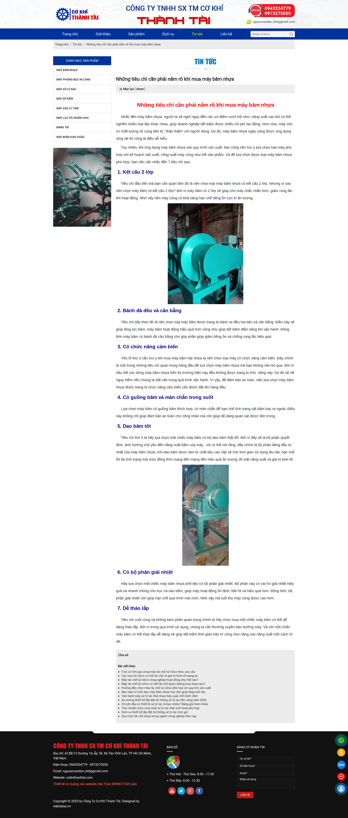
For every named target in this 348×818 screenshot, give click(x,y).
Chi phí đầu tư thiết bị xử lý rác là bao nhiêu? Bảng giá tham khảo (164, 704)
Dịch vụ (168, 34)
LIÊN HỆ (245, 794)
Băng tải (62, 127)
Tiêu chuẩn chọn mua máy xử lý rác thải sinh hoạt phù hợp (160, 708)
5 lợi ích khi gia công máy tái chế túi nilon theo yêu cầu (158, 672)
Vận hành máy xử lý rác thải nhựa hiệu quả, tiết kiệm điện (159, 696)
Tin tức (197, 34)
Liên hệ (226, 34)
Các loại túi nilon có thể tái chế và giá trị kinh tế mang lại (159, 676)
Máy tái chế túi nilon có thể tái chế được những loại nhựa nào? (163, 684)
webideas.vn (62, 806)
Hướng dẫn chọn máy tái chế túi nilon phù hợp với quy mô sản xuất (166, 688)
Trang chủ (70, 34)
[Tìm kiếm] (291, 34)
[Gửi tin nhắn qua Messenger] (341, 777)
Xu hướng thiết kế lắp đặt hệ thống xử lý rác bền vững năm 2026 (163, 700)
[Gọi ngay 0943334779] (341, 740)
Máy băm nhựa (66, 70)
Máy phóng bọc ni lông (73, 79)
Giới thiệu (103, 34)
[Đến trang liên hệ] (341, 752)
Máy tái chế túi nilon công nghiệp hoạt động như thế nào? (159, 680)
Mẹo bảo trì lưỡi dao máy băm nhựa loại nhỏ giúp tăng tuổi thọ (163, 692)
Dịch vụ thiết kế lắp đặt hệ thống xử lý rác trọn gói (154, 712)
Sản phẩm (136, 34)
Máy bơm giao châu (70, 137)
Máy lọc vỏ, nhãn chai (72, 117)
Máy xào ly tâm (67, 108)
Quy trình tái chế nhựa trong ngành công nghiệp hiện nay (158, 716)
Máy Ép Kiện (64, 98)
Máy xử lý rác (66, 89)
